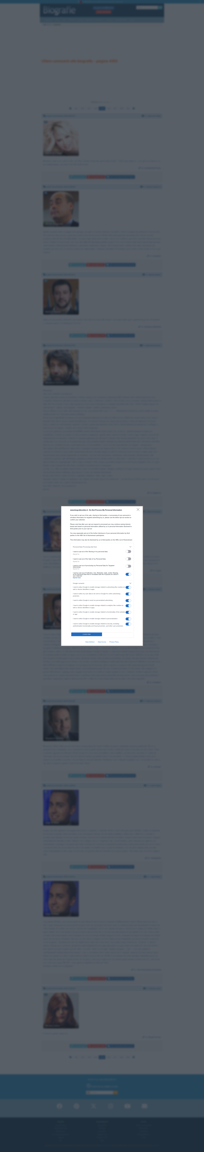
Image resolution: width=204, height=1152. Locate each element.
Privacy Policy (114, 642)
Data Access (102, 642)
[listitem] (102, 547)
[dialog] (102, 576)
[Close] (139, 510)
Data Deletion (90, 642)
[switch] (128, 551)
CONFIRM (87, 634)
